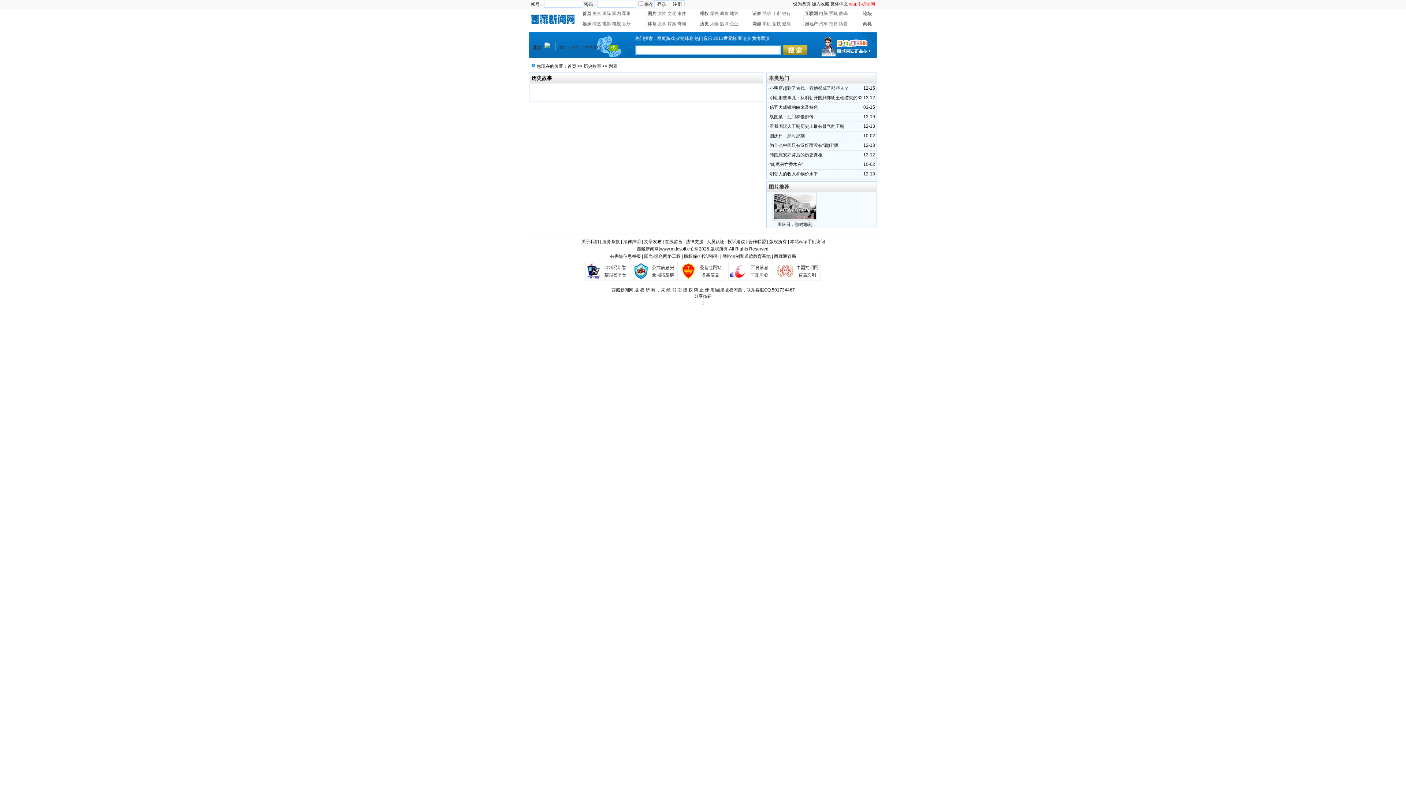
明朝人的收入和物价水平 (794, 174)
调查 (724, 13)
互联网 (811, 13)
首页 (587, 13)
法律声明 (632, 241)
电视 (616, 23)
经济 (766, 13)
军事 (626, 13)
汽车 (823, 23)
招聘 (833, 23)
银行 (786, 13)
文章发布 (653, 241)
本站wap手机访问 (807, 241)
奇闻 (681, 23)
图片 (652, 13)
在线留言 (673, 241)
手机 (833, 13)
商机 (867, 23)
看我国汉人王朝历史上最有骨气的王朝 (807, 126)
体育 (652, 23)
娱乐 (587, 23)
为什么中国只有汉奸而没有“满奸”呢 (804, 145)
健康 (786, 23)
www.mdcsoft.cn (676, 249)
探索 (671, 23)
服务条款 (611, 241)
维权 (704, 13)
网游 (756, 23)
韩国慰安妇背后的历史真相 (796, 154)
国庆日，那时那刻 (787, 135)
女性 (662, 13)
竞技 (776, 23)
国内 (616, 13)
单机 (766, 23)
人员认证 (715, 241)
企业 (734, 23)
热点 (724, 23)
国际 (606, 13)
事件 (681, 13)
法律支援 (694, 241)
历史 (704, 23)
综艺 (596, 23)
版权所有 (778, 241)
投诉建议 (736, 241)
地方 (734, 13)
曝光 (714, 13)
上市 (776, 13)
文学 (662, 23)
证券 (756, 13)
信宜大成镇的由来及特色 (794, 107)
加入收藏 (820, 4)
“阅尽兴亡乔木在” (786, 164)
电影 (606, 23)
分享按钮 (703, 296)
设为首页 (802, 4)
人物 (714, 23)
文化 (671, 13)
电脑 (823, 13)
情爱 (843, 23)
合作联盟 (757, 241)
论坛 (867, 13)
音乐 (626, 23)
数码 (843, 13)
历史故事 (592, 66)
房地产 (811, 23)
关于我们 (590, 241)
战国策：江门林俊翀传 (792, 116)
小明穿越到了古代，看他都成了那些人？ (809, 88)
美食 (596, 13)
